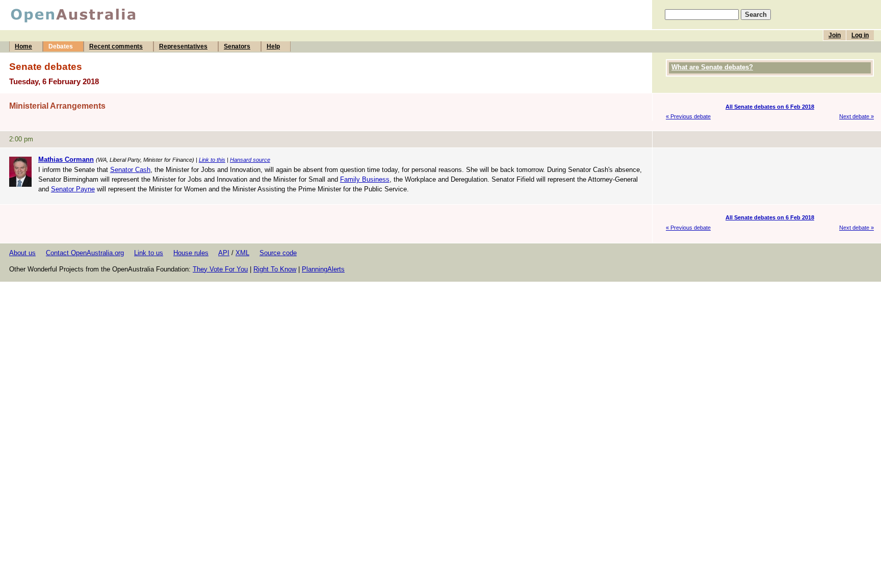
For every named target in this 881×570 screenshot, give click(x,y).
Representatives (183, 46)
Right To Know (274, 269)
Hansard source (250, 160)
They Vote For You (220, 269)
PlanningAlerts (323, 269)
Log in (860, 35)
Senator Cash (130, 170)
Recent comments (116, 46)
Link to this (212, 160)
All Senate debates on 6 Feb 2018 (769, 107)
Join (834, 35)
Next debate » (856, 116)
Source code (278, 253)
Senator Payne (73, 189)
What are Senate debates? (712, 67)
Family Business (365, 179)
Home (23, 46)
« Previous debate (688, 116)
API (223, 253)
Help (273, 46)
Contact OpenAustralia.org (85, 253)
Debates (60, 46)
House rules (191, 253)
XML (242, 253)
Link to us (148, 253)
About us (22, 253)
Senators (237, 46)
